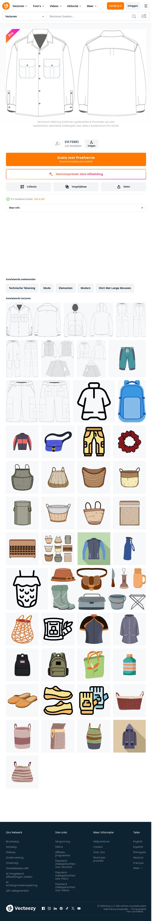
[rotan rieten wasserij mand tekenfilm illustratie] (129, 511)
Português (136, 850)
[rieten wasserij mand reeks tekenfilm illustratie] (58, 546)
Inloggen (133, 5)
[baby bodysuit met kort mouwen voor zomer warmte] (27, 587)
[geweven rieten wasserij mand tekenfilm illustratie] (22, 511)
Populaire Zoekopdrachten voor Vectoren (65, 862)
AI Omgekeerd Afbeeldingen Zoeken (19, 873)
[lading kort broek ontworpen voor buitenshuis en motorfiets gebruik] (38, 399)
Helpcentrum (101, 839)
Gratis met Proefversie (76, 159)
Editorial (72, 6)
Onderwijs (12, 861)
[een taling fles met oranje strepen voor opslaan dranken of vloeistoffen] (129, 663)
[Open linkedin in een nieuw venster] (55, 906)
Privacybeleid (136, 907)
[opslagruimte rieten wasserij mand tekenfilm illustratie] (93, 475)
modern (86, 286)
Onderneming (15, 856)
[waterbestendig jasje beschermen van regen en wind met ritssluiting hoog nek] (94, 399)
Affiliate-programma (62, 852)
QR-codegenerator (17, 889)
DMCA (59, 845)
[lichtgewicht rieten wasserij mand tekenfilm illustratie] (93, 511)
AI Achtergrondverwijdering (21, 882)
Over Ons (99, 850)
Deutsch (135, 856)
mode (47, 286)
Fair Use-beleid (132, 909)
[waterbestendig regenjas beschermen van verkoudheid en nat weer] (129, 627)
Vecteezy (11, 845)
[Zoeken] (134, 16)
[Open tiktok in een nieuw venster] (67, 906)
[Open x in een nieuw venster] (73, 906)
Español (135, 845)
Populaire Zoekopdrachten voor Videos (65, 885)
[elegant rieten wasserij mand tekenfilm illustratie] (58, 475)
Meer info (14, 205)
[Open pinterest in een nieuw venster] (61, 906)
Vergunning (62, 839)
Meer (90, 6)
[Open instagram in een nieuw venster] (49, 906)
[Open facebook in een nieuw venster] (43, 906)
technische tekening (22, 286)
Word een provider (99, 857)
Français (135, 861)
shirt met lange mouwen (115, 286)
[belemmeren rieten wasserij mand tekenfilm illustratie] (22, 546)
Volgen (91, 145)
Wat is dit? (39, 199)
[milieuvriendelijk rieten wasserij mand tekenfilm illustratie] (58, 511)
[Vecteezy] (6, 6)
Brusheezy (12, 839)
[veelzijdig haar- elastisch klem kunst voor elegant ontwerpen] (129, 439)
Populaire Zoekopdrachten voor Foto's (65, 874)
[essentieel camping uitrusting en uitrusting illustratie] (98, 587)
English (135, 839)
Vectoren (18, 6)
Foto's (37, 6)
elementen (65, 286)
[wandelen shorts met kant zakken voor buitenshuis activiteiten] (127, 356)
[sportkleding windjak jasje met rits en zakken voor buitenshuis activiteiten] (22, 439)
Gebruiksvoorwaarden (113, 907)
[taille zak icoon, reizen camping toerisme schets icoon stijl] (58, 627)
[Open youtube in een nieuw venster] (78, 906)
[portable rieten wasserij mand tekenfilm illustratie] (129, 475)
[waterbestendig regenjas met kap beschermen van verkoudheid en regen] (129, 734)
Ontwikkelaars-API (17, 866)
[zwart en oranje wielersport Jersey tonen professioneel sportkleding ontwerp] (93, 627)
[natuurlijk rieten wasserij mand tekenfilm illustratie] (22, 475)
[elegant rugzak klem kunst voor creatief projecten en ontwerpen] (22, 663)
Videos (54, 6)
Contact (98, 845)
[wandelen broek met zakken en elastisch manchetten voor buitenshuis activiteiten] (93, 439)
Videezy (10, 850)
